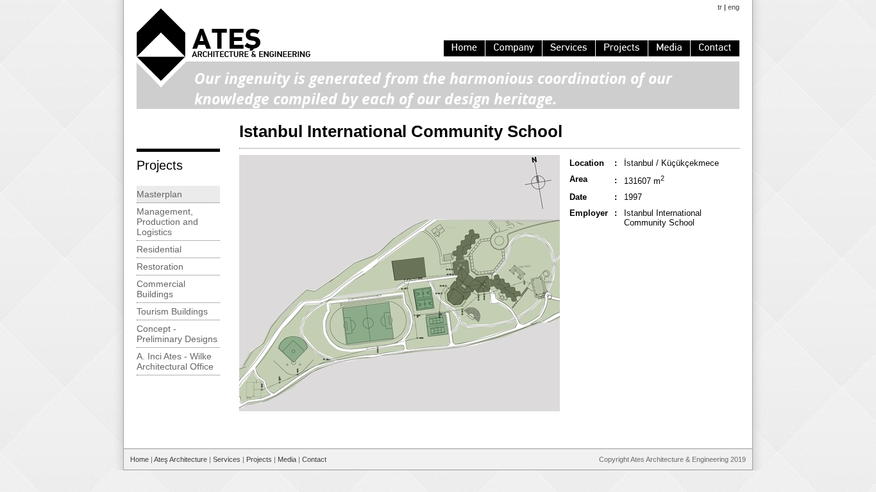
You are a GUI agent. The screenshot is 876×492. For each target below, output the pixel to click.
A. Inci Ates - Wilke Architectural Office (175, 361)
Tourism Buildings (172, 311)
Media (287, 459)
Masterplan (159, 194)
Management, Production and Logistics (167, 221)
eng (733, 7)
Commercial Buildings (161, 289)
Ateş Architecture (180, 459)
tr (720, 7)
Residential (159, 249)
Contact (314, 459)
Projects (259, 459)
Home (139, 459)
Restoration (160, 266)
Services (226, 459)
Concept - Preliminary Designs (177, 334)
